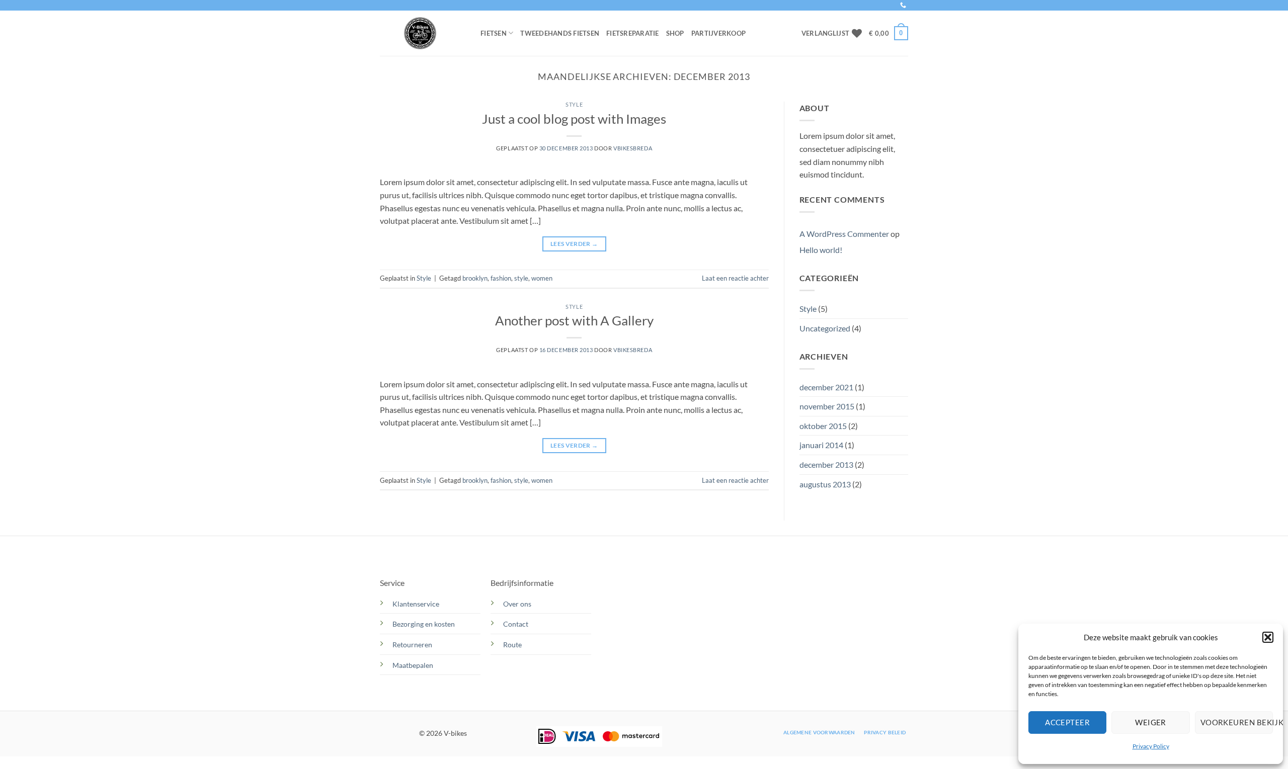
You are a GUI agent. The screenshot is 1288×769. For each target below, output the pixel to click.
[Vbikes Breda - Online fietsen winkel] (422, 33)
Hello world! (820, 249)
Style (574, 104)
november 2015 (826, 406)
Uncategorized (824, 328)
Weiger (1150, 722)
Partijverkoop (718, 33)
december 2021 (826, 387)
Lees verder (574, 243)
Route (513, 644)
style (521, 278)
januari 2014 (821, 445)
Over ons (517, 604)
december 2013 (826, 464)
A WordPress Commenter (844, 233)
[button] (1268, 637)
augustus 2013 (825, 484)
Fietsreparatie (632, 33)
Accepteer (1067, 722)
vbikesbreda (632, 148)
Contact (516, 624)
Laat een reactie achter (735, 278)
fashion (501, 278)
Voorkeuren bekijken (1236, 722)
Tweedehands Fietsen (559, 33)
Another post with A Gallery (574, 320)
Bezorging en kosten (424, 624)
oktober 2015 (823, 426)
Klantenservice (415, 604)
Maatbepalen (412, 665)
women (541, 278)
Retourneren (412, 644)
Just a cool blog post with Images (574, 118)
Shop (675, 33)
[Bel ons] (903, 5)
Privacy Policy (1151, 746)
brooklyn (475, 278)
